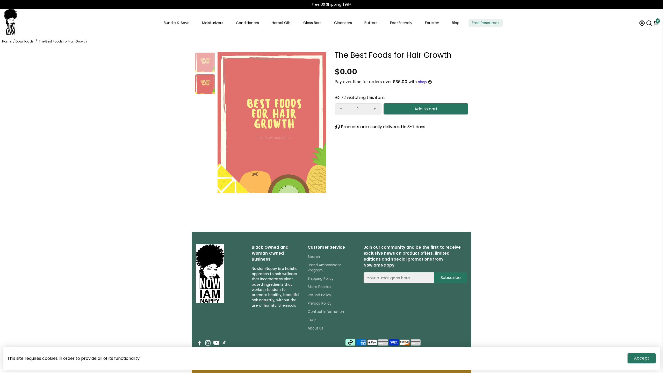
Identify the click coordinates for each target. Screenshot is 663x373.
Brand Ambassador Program (324, 268)
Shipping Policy (321, 278)
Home (6, 41)
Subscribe (451, 278)
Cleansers (343, 22)
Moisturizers (212, 22)
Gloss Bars (312, 22)
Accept (641, 358)
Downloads (25, 41)
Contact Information (326, 311)
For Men (432, 22)
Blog (455, 22)
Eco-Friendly (401, 22)
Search (314, 256)
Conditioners (247, 22)
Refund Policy (319, 295)
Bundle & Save (177, 22)
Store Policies (319, 286)
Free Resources (485, 22)
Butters (370, 22)
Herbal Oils (281, 22)
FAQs (312, 320)
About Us (315, 328)
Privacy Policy (320, 303)
